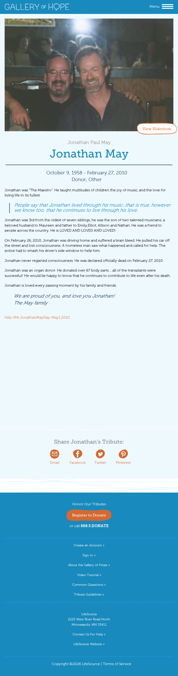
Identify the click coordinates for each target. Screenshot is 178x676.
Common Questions (87, 584)
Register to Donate (89, 515)
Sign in (88, 555)
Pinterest (123, 463)
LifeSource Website (87, 644)
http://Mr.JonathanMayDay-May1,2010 (37, 318)
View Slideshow (157, 129)
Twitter (100, 463)
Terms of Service (117, 664)
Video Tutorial (88, 575)
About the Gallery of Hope (87, 565)
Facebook (78, 463)
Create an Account (88, 545)
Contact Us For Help (88, 634)
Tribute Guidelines (88, 594)
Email (54, 463)
